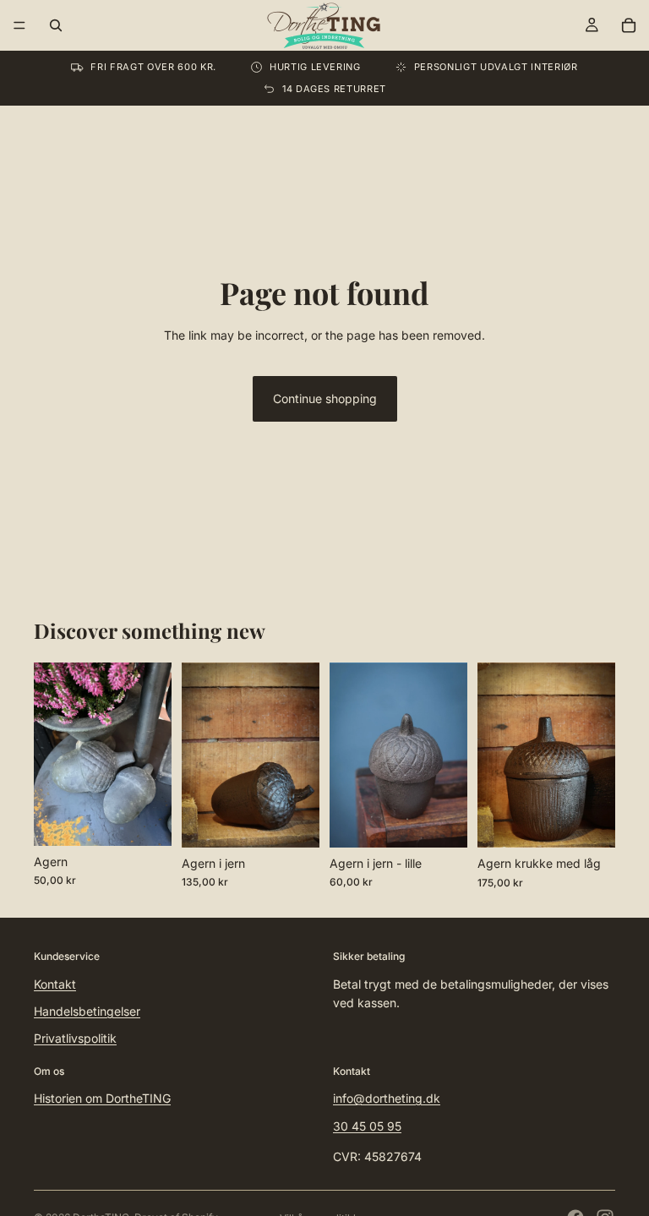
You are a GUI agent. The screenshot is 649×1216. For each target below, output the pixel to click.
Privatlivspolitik (75, 1038)
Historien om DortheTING (102, 1098)
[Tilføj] (293, 821)
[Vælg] (145, 819)
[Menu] (19, 25)
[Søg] (55, 25)
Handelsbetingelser (87, 1011)
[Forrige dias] (52, 753)
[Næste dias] (153, 753)
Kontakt (55, 983)
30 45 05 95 (367, 1125)
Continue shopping (325, 398)
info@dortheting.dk (386, 1098)
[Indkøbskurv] (628, 25)
